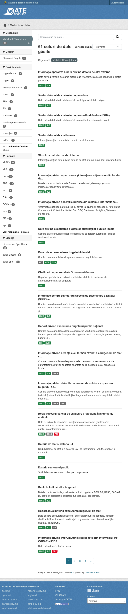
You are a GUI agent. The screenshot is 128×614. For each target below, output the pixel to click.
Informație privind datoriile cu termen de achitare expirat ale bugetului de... (75, 385)
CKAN (93, 590)
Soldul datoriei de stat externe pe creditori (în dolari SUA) (74, 115)
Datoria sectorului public (53, 467)
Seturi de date (20, 25)
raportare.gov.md (37, 590)
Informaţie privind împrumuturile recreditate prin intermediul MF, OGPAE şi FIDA (78, 539)
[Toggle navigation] (121, 12)
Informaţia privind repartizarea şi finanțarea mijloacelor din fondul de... (79, 176)
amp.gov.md (34, 603)
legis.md (32, 595)
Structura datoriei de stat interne (58, 155)
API (72, 572)
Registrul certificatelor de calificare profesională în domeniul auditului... (76, 415)
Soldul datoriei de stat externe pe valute (63, 95)
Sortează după (83, 46)
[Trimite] (117, 37)
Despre (60, 586)
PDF (56, 434)
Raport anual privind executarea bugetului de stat (69, 511)
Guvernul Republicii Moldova (22, 2)
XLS (48, 85)
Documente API (92, 572)
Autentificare (117, 2)
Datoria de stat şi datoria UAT (56, 444)
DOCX (55, 373)
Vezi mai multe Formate (16, 231)
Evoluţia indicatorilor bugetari (57, 487)
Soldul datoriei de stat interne (56, 135)
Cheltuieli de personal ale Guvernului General (66, 272)
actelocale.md (9, 608)
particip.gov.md (10, 603)
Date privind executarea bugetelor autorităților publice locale (76, 229)
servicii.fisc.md (35, 599)
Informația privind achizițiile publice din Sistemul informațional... (78, 202)
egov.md (6, 595)
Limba (90, 596)
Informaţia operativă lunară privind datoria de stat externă (74, 72)
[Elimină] (75, 60)
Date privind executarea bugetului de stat (64, 252)
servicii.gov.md (10, 599)
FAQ (57, 590)
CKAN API (60, 595)
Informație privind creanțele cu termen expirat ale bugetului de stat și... (80, 354)
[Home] (5, 25)
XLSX (41, 85)
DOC (63, 403)
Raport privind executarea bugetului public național (70, 326)
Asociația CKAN (63, 599)
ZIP (40, 262)
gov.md (6, 590)
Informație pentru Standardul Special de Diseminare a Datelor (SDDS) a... (76, 297)
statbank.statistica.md (39, 608)
